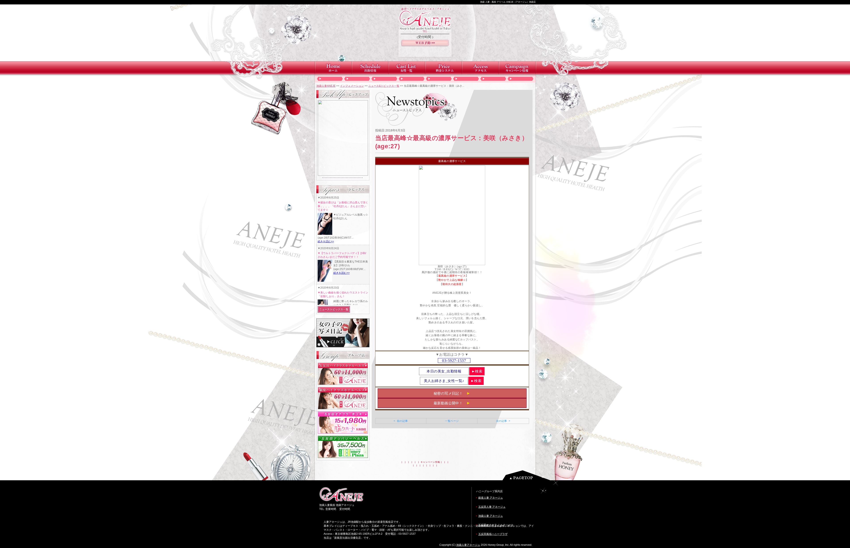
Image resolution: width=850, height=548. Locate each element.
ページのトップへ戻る (527, 475)
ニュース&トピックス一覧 (383, 85)
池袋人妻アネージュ (468, 544)
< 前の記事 (401, 421)
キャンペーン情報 (430, 462)
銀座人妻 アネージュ (490, 497)
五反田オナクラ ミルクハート (496, 525)
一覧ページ (452, 421)
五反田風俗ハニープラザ (493, 534)
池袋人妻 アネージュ (490, 515)
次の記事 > (503, 421)
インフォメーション (352, 85)
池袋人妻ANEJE (326, 85)
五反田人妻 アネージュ (492, 506)
